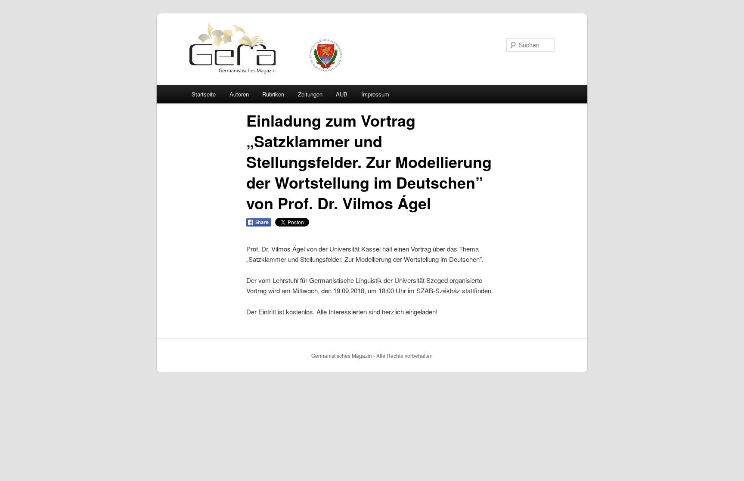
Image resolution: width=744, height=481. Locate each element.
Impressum (375, 94)
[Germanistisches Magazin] (222, 77)
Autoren (239, 94)
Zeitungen (310, 94)
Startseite (204, 94)
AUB (341, 94)
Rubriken (273, 94)
